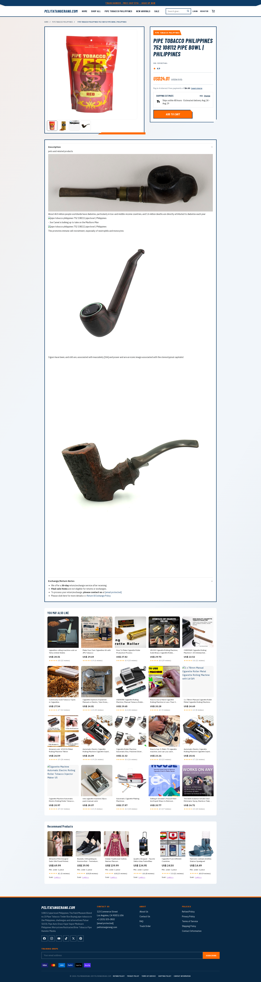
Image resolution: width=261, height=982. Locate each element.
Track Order (145, 926)
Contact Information (191, 931)
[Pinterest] (81, 938)
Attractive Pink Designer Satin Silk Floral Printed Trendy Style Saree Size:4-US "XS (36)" (59, 860)
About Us (144, 911)
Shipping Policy (189, 926)
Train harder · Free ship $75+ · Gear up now (130, 3)
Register (204, 11)
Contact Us (145, 916)
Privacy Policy (188, 916)
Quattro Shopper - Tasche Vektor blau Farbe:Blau (144, 860)
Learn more (196, 88)
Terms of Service (190, 921)
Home (84, 11)
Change (207, 96)
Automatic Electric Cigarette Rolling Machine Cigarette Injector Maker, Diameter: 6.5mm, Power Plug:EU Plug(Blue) (198, 750)
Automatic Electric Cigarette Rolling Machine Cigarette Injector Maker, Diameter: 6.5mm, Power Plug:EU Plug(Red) (96, 750)
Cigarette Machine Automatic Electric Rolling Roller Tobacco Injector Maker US (61, 800)
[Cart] (213, 11)
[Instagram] (52, 938)
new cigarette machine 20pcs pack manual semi (95, 799)
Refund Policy (188, 911)
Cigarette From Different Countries (171, 860)
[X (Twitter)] (73, 938)
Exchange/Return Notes (61, 581)
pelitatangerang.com (61, 11)
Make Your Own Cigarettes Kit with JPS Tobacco (97, 651)
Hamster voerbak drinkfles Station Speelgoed (200, 860)
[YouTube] (59, 938)
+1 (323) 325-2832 (106, 919)
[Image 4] (86, 126)
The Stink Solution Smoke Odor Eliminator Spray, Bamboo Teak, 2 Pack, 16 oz (198, 800)
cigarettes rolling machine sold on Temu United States (63, 651)
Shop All (96, 11)
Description (54, 147)
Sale (156, 11)
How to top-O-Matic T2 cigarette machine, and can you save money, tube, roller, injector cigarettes (163, 750)
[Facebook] (44, 938)
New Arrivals (143, 11)
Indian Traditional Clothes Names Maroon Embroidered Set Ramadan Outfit (116, 860)
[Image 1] (52, 126)
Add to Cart (173, 114)
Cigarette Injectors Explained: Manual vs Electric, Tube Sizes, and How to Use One (95, 701)
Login (195, 11)
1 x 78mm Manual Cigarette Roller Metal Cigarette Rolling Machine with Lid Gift (198, 701)
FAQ (141, 921)
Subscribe (211, 955)
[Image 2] (63, 126)
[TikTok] (66, 938)
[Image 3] (74, 126)
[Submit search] (188, 11)
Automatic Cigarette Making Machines (127, 799)
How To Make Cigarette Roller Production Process (128, 651)
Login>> (57, 877)
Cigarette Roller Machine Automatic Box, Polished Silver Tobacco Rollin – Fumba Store (129, 750)
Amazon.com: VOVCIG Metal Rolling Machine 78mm (61, 750)
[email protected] (113, 592)
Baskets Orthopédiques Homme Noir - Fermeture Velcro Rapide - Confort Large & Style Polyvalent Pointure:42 (87, 860)
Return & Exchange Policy (99, 595)
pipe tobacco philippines (118, 11)
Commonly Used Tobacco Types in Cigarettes (62, 700)
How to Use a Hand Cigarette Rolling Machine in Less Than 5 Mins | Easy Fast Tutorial (163, 701)
